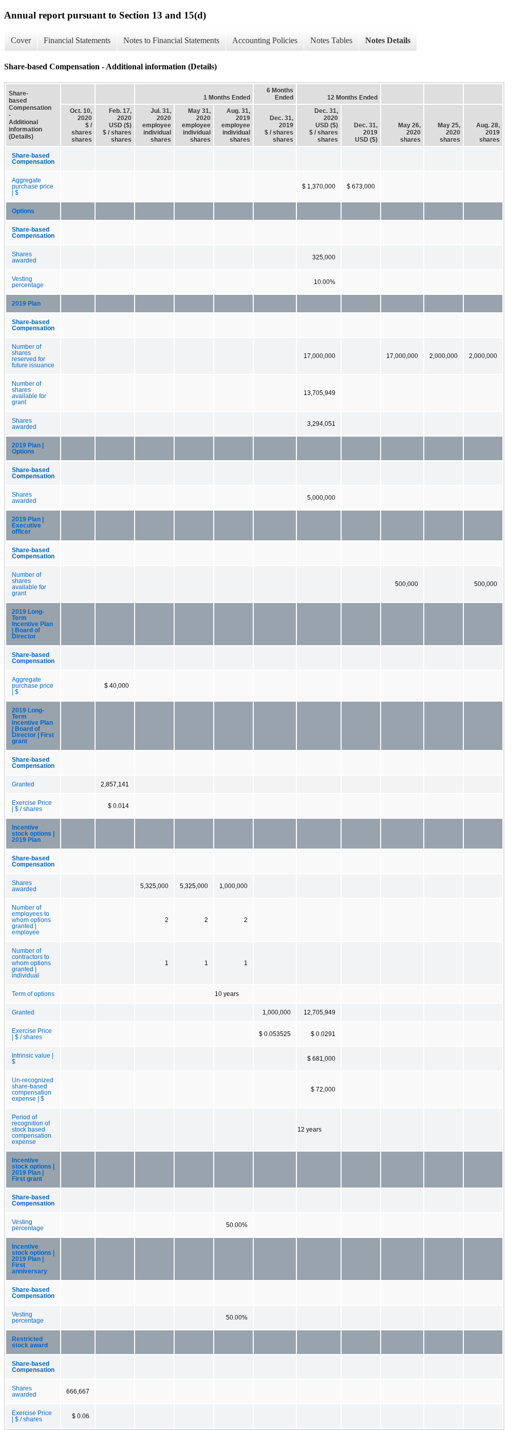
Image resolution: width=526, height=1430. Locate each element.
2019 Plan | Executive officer (28, 525)
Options (23, 211)
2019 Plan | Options (28, 448)
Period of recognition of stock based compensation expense (31, 1129)
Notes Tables (331, 40)
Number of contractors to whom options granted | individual (31, 963)
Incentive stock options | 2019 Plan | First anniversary (33, 1259)
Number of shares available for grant (29, 393)
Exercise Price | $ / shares (32, 806)
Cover (21, 40)
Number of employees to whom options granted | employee (31, 920)
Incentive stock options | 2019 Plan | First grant (33, 1169)
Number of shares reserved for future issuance (33, 356)
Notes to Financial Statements (171, 40)
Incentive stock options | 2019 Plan (33, 833)
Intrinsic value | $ (32, 1058)
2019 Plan (26, 303)
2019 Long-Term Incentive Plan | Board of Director (32, 624)
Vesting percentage (28, 282)
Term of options (33, 994)
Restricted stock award (30, 1342)
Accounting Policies (264, 40)
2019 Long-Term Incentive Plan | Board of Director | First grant (33, 725)
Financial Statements (77, 40)
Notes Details (387, 40)
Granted (23, 784)
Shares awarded (24, 257)
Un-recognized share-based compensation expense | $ (32, 1089)
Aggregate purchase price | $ (32, 186)
